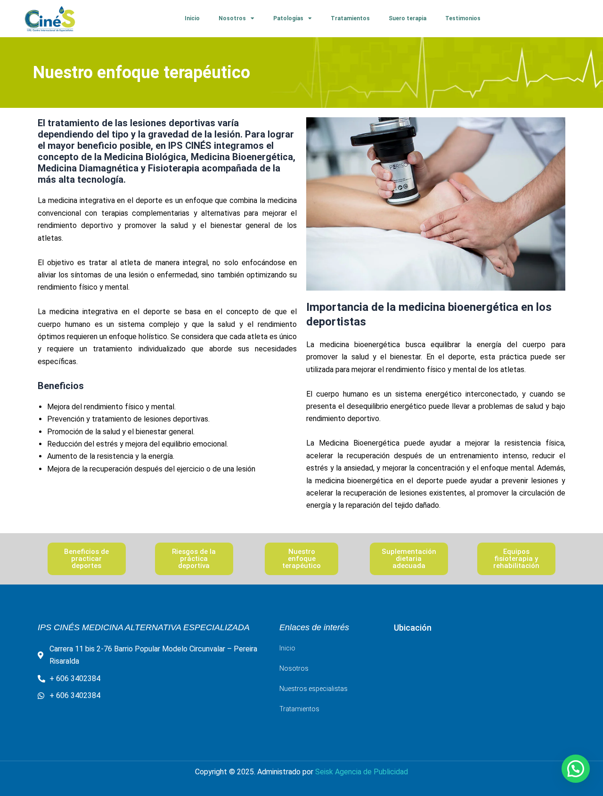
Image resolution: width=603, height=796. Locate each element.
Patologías (288, 18)
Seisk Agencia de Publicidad (361, 771)
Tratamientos (350, 18)
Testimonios (463, 18)
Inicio (192, 18)
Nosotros (232, 18)
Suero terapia (407, 18)
